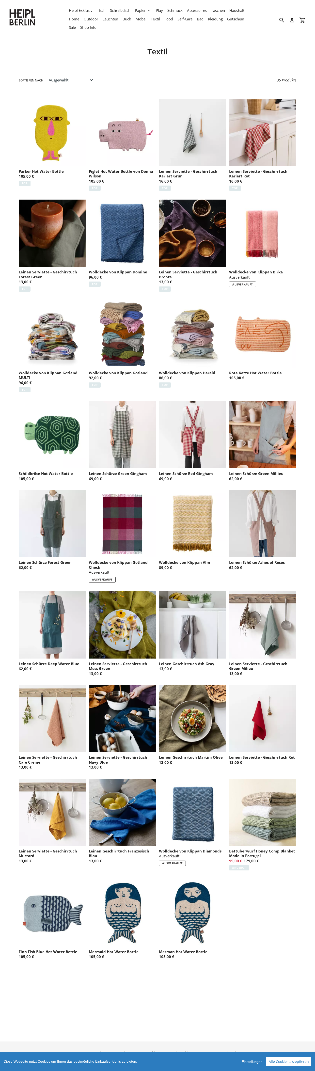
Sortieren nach (31, 80)
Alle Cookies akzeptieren (289, 1061)
